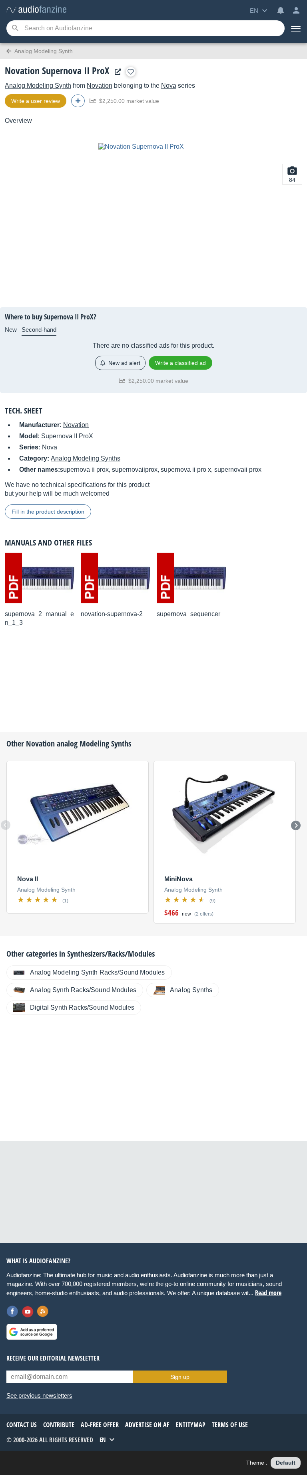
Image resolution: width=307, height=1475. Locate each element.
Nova (168, 85)
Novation (99, 85)
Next (296, 825)
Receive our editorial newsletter (53, 1358)
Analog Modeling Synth (38, 85)
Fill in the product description (48, 511)
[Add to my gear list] (131, 72)
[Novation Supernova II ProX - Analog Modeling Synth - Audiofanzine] (36, 10)
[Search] (15, 28)
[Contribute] (78, 101)
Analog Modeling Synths (85, 458)
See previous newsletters (39, 1395)
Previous (5, 825)
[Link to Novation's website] (116, 72)
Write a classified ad (180, 363)
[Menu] (296, 28)
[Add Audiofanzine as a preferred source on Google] (31, 1332)
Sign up (179, 1377)
